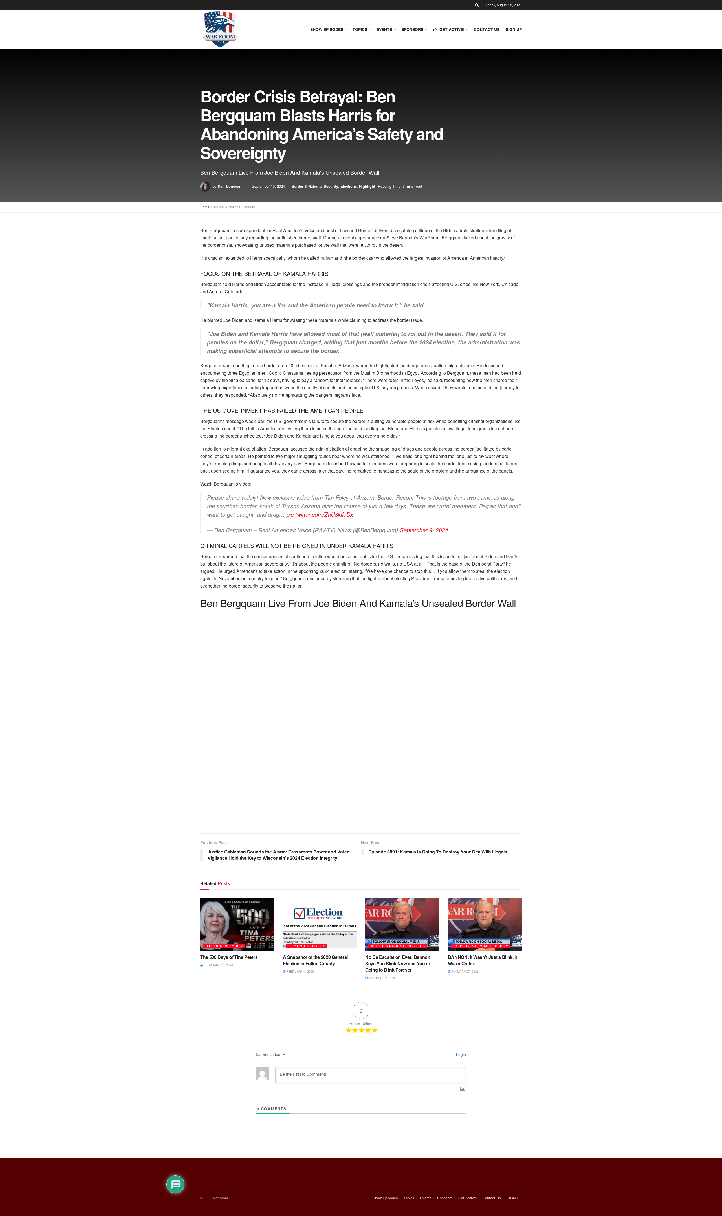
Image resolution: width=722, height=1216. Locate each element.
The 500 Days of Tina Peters (228, 957)
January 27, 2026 (464, 971)
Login (460, 1054)
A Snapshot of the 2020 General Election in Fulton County (315, 960)
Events (384, 29)
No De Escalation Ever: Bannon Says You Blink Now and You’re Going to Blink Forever (397, 963)
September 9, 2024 (424, 530)
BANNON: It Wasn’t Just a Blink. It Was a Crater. (482, 960)
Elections (348, 186)
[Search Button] (477, 5)
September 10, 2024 (268, 186)
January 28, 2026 (382, 977)
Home (205, 206)
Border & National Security (315, 186)
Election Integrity (224, 946)
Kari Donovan (229, 186)
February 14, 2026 (218, 965)
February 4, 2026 (299, 971)
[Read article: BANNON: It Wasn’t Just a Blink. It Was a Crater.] (485, 924)
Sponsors (412, 29)
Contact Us (486, 29)
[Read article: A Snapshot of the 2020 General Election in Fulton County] (320, 924)
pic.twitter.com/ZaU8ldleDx (320, 514)
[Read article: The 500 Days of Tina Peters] (237, 924)
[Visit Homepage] (220, 29)
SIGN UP (514, 29)
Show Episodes (326, 29)
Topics (360, 29)
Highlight (367, 186)
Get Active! (452, 29)
